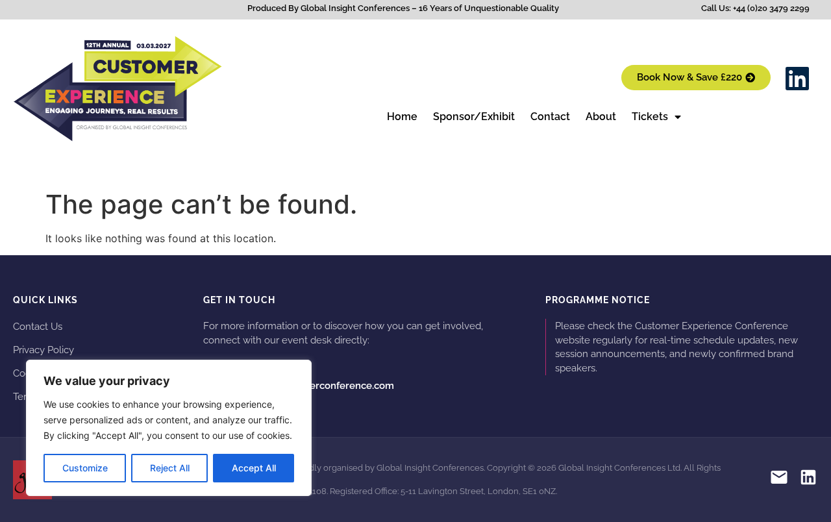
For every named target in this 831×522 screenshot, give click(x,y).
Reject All (170, 467)
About (601, 116)
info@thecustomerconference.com (298, 386)
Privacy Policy (43, 349)
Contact (550, 116)
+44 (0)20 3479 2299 (257, 364)
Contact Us (37, 326)
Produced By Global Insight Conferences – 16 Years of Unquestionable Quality (403, 8)
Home (402, 116)
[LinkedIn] (808, 479)
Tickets (650, 116)
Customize (85, 467)
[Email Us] (779, 479)
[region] (169, 428)
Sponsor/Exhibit (474, 116)
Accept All (254, 467)
